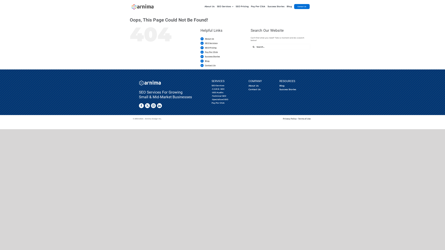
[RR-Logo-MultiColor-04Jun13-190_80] (143, 3)
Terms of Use (304, 119)
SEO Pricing (210, 48)
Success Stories (212, 56)
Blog (207, 61)
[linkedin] (159, 105)
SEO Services (211, 43)
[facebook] (141, 105)
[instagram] (153, 105)
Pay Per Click (211, 52)
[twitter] (147, 105)
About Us (209, 39)
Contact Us (210, 65)
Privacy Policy (290, 119)
